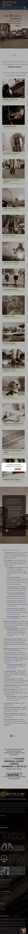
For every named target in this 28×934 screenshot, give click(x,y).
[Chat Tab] (14, 467)
